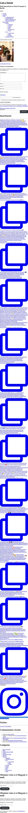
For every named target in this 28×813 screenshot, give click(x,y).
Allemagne (10, 24)
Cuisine (4, 753)
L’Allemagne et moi (9, 17)
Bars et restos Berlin (9, 20)
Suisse (9, 30)
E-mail (2, 86)
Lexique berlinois (9, 18)
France (9, 27)
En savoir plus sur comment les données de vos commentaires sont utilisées (14, 105)
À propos (5, 14)
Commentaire (3, 72)
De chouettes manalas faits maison (15, 740)
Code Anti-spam (16, 97)
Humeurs (5, 755)
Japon (9, 34)
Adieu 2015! (7, 108)
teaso (9, 63)
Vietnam (10, 35)
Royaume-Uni (11, 29)
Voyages (4, 756)
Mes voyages (5, 22)
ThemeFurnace (21, 811)
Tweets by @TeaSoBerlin (5, 726)
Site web (2, 88)
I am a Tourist (6, 2)
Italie (9, 28)
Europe (7, 23)
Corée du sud (11, 33)
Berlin (4, 16)
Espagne (10, 25)
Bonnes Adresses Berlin (10, 19)
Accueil (4, 13)
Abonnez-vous (5, 788)
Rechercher (2, 109)
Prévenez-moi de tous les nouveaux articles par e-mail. (13, 100)
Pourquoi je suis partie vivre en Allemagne (17, 741)
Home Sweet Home (7, 754)
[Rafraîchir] (2, 94)
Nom (1, 83)
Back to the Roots (6, 749)
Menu (2, 11)
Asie (6, 31)
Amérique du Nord (9, 36)
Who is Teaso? (11, 734)
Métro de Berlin (6, 738)
